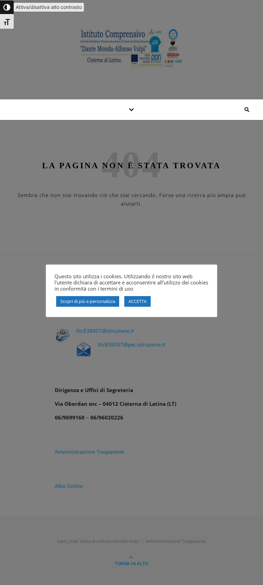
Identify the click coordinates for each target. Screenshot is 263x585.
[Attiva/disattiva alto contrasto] (7, 7)
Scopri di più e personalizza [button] (87, 301)
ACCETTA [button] (137, 301)
